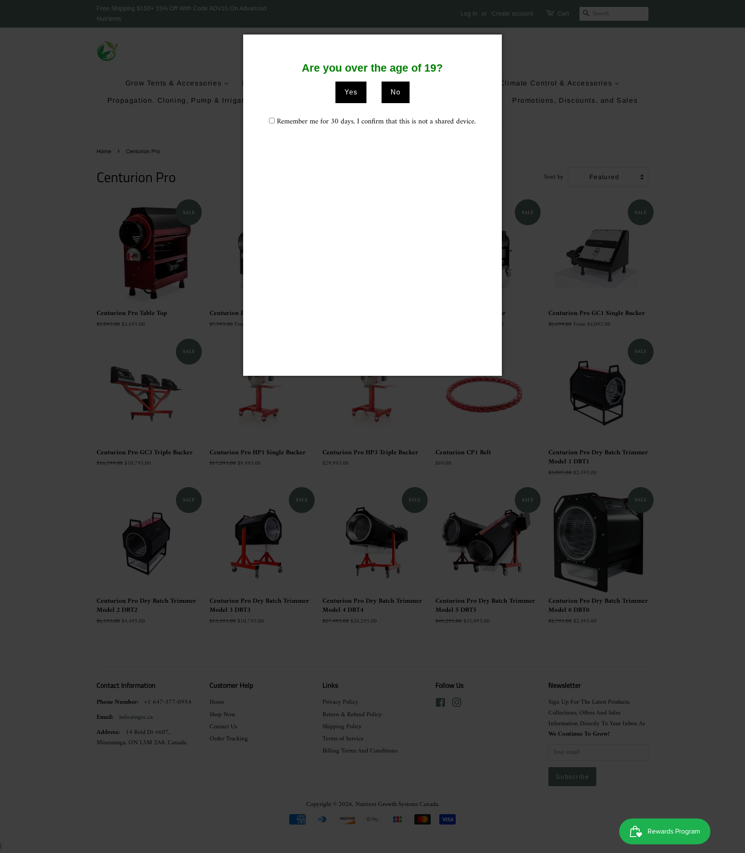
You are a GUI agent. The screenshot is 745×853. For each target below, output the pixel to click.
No (396, 92)
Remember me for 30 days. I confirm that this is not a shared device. (376, 122)
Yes (350, 92)
